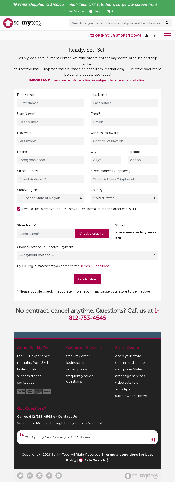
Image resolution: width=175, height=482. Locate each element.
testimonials (26, 369)
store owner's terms (131, 396)
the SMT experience (33, 356)
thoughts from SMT (32, 363)
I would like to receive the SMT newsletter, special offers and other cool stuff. (79, 209)
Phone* (22, 152)
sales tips (122, 389)
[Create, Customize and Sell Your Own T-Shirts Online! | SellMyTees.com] (22, 23)
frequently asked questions (79, 378)
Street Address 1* (29, 171)
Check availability (92, 233)
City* (94, 152)
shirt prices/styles (128, 369)
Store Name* (26, 225)
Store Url (121, 225)
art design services (130, 376)
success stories (29, 376)
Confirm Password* (105, 133)
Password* (25, 133)
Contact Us (67, 416)
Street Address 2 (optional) (110, 171)
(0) (112, 11)
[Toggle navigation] (168, 35)
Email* (95, 114)
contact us (25, 382)
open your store (128, 356)
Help (97, 11)
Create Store (87, 279)
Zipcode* (134, 152)
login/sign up (76, 363)
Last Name (99, 95)
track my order (78, 356)
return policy (76, 369)
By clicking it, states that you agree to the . (63, 266)
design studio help (130, 363)
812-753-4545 (40, 416)
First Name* (26, 95)
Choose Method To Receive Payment (45, 247)
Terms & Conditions (94, 266)
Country (97, 190)
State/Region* (27, 190)
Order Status (74, 11)
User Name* (26, 114)
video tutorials (126, 382)
